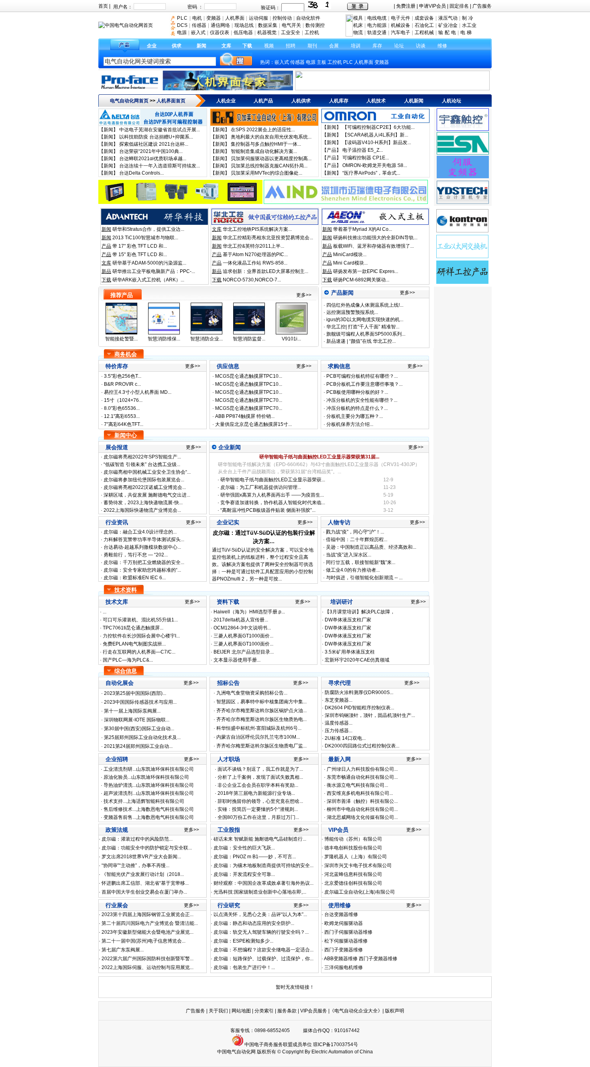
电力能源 (377, 25)
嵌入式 (282, 62)
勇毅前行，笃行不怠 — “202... (135, 555)
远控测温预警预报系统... (351, 312)
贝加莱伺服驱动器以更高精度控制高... (271, 158)
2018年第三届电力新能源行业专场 (254, 793)
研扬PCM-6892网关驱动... (361, 280)
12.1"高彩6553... (122, 416)
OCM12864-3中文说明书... (242, 628)
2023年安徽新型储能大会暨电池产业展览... (147, 932)
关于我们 (219, 1011)
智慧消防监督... (249, 339)
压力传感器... (338, 730)
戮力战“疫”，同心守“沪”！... (355, 532)
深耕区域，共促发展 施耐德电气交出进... (147, 495)
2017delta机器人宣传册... (241, 620)
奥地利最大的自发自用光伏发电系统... (271, 137)
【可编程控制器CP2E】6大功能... (378, 127)
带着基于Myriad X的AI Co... (362, 229)
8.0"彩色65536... (122, 408)
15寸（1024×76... (123, 400)
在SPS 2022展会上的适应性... (263, 129)
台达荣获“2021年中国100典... (151, 151)
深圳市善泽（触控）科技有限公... (362, 801)
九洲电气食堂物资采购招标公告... (251, 693)
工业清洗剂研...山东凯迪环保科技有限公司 (149, 769)
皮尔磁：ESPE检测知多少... (243, 941)
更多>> (303, 295)
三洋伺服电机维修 (343, 967)
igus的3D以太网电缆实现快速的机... (364, 319)
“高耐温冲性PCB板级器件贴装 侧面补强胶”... (267, 510)
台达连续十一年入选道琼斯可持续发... (159, 166)
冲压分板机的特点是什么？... (357, 408)
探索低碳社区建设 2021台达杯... (153, 144)
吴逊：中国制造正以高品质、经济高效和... (371, 547)
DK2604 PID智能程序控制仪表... (359, 708)
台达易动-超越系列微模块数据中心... (141, 547)
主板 (321, 62)
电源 (310, 62)
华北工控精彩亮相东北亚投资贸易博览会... (268, 237)
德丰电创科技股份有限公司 (353, 848)
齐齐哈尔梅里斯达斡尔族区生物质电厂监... (261, 746)
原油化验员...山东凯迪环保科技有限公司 (146, 777)
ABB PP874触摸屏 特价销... (245, 416)
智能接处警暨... (121, 339)
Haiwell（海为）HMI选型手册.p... (249, 612)
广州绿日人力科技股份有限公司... (362, 769)
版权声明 (394, 1011)
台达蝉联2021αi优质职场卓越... (152, 158)
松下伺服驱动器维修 (346, 941)
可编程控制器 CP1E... (365, 158)
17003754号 (344, 1044)
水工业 (469, 25)
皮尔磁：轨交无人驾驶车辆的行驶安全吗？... (261, 932)
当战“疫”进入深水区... (348, 555)
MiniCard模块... (349, 254)
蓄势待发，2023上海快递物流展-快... (143, 502)
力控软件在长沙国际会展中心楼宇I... (141, 636)
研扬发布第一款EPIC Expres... (365, 271)
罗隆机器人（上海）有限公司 (355, 856)
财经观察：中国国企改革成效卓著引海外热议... (263, 883)
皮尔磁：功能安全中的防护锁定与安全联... (147, 848)
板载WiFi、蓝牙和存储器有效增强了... (373, 246)
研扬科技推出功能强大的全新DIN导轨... (375, 237)
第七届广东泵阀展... (123, 950)
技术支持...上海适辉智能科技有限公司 (144, 801)
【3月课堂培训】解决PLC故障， (360, 612)
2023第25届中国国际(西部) (133, 693)
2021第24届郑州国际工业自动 (136, 746)
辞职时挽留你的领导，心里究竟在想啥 (258, 801)
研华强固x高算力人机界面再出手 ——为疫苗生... (272, 495)
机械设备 (400, 25)
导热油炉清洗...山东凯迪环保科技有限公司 (149, 785)
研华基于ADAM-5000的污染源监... (149, 263)
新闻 (201, 46)
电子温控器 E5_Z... (362, 150)
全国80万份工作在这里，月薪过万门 (256, 817)
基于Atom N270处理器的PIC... (255, 254)
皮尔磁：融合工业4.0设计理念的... (139, 532)
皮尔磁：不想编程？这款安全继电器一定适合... (263, 950)
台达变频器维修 (341, 914)
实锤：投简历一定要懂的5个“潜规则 (256, 809)
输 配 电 (447, 32)
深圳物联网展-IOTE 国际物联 (135, 720)
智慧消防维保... (164, 339)
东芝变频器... (338, 700)
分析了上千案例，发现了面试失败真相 (258, 777)
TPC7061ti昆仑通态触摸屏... (133, 628)
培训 (355, 46)
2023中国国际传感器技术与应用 (138, 702)
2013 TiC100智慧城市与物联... (145, 237)
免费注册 (405, 6)
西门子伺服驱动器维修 (348, 932)
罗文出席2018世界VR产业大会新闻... (141, 856)
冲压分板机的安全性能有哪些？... (361, 400)
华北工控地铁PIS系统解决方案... (257, 229)
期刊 (312, 46)
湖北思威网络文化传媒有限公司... (362, 817)
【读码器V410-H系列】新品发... (376, 142)
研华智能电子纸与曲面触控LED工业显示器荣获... (272, 480)
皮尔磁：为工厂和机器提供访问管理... (260, 487)
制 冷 (467, 18)
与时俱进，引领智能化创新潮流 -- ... (364, 577)
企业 (152, 46)
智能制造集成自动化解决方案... (264, 151)
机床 (358, 25)
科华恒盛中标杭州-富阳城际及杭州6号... (258, 728)
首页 (103, 6)
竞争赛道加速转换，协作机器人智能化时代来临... (272, 502)
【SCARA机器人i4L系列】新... (375, 135)
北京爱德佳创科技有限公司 (353, 883)
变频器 (381, 62)
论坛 (399, 46)
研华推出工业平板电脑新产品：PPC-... (153, 271)
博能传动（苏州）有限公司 (353, 839)
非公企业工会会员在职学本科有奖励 (256, 785)
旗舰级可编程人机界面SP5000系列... (365, 334)
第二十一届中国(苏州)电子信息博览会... (143, 941)
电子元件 (400, 18)
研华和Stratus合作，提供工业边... (148, 229)
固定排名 (459, 6)
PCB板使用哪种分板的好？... (357, 392)
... (104, 612)
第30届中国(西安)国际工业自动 (137, 728)
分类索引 (264, 1011)
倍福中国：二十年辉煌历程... (356, 539)
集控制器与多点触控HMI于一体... (266, 144)
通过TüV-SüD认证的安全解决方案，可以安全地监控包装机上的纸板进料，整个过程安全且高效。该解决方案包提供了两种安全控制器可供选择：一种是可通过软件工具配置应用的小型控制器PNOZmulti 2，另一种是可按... (262, 564)
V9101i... (291, 339)
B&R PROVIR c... (122, 384)
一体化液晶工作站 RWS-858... (255, 263)
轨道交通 (377, 32)
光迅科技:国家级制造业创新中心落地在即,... (260, 892)
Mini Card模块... (350, 263)
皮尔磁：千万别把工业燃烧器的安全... (143, 562)
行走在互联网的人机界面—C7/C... (139, 652)
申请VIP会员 (432, 6)
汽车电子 (400, 32)
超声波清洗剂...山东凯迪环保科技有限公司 (149, 793)
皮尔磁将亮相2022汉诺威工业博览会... (145, 487)
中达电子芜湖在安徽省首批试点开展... (159, 129)
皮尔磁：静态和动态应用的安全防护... (254, 923)
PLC (348, 62)
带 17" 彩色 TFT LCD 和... (139, 246)
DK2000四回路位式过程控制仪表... (362, 746)
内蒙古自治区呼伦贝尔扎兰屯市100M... (258, 737)
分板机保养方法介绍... (349, 424)
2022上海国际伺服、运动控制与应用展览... (147, 967)
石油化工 (424, 25)
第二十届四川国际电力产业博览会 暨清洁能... (150, 923)
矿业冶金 (448, 25)
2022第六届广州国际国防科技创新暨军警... (147, 958)
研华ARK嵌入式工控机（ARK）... (148, 280)
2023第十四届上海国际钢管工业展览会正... (147, 914)
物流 (358, 32)
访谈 (420, 46)
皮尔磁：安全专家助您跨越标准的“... (141, 570)
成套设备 (424, 18)
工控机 (335, 62)
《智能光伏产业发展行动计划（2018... (143, 874)
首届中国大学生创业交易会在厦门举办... (144, 892)
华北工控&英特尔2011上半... (253, 246)
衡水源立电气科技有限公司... (357, 785)
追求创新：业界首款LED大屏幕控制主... (265, 271)
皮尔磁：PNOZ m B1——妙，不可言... (255, 856)
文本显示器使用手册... (237, 660)
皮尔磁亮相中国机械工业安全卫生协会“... (147, 472)
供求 (176, 46)
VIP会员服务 (313, 1011)
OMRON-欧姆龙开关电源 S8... (374, 165)
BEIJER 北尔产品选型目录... (244, 652)
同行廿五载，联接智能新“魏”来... (360, 562)
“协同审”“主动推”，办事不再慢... (135, 865)
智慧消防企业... (206, 339)
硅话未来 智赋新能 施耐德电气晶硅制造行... (260, 839)
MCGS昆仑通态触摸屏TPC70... (248, 400)
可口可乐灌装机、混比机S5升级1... (140, 620)
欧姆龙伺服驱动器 (343, 923)
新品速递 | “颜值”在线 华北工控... (360, 341)
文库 (226, 46)
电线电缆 (377, 18)
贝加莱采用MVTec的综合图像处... (266, 173)
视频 (269, 46)
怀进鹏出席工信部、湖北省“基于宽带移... (145, 883)
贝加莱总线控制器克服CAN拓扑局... (269, 166)
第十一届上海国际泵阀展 (130, 711)
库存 (377, 46)
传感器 (297, 62)
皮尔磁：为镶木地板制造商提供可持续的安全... (263, 865)
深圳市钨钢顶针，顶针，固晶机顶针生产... (370, 715)
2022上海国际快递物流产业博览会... (142, 510)
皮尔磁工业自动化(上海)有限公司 (359, 892)
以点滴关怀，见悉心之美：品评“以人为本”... (260, 914)
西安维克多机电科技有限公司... (360, 793)
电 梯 (466, 32)
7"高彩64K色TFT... (123, 424)
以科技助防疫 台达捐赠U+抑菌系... (156, 137)
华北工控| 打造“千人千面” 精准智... (362, 327)
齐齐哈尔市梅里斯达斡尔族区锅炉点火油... (261, 710)
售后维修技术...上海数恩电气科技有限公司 (149, 809)
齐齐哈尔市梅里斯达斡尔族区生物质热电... (261, 719)
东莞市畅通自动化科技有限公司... (362, 777)
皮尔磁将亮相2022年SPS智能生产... (142, 457)
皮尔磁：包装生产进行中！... (244, 967)
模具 (358, 18)
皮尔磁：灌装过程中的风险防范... (137, 839)
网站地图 (241, 1011)
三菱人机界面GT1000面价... (243, 636)
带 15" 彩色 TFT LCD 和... (139, 254)
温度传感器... (338, 723)
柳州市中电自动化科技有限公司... (362, 809)
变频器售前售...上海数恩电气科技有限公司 (149, 817)
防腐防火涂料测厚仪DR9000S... (359, 692)
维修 (442, 46)
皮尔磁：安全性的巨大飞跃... (244, 848)
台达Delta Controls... (141, 173)
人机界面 (363, 62)
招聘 (290, 46)
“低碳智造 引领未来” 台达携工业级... (142, 464)
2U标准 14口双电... (345, 738)
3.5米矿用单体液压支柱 (350, 652)
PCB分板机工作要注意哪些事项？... (364, 384)
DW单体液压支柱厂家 (348, 620)
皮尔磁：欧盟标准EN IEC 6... (134, 577)
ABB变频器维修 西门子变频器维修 (360, 958)
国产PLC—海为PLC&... (128, 660)
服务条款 (287, 1011)
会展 (334, 46)
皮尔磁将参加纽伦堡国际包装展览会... (144, 480)
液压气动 (448, 18)
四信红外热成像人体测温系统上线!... (364, 305)
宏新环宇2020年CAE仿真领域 (357, 660)
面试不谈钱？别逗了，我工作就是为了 (258, 769)
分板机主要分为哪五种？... (354, 416)
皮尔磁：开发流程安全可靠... (244, 874)
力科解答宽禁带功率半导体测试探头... (143, 539)
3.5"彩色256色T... (122, 376)
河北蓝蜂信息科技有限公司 (353, 874)
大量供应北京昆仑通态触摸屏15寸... (253, 424)
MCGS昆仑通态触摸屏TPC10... (248, 376)
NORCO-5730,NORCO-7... (252, 280)
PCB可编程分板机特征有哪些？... (362, 376)
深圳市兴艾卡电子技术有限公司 (358, 865)
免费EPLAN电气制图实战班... (134, 644)
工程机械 (424, 32)
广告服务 (482, 6)
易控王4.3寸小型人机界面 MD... (137, 392)
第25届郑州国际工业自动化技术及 (140, 737)
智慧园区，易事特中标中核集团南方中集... (261, 702)
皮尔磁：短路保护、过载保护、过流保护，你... (263, 958)
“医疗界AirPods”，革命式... (371, 173)
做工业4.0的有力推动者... (353, 570)
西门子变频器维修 (343, 950)
